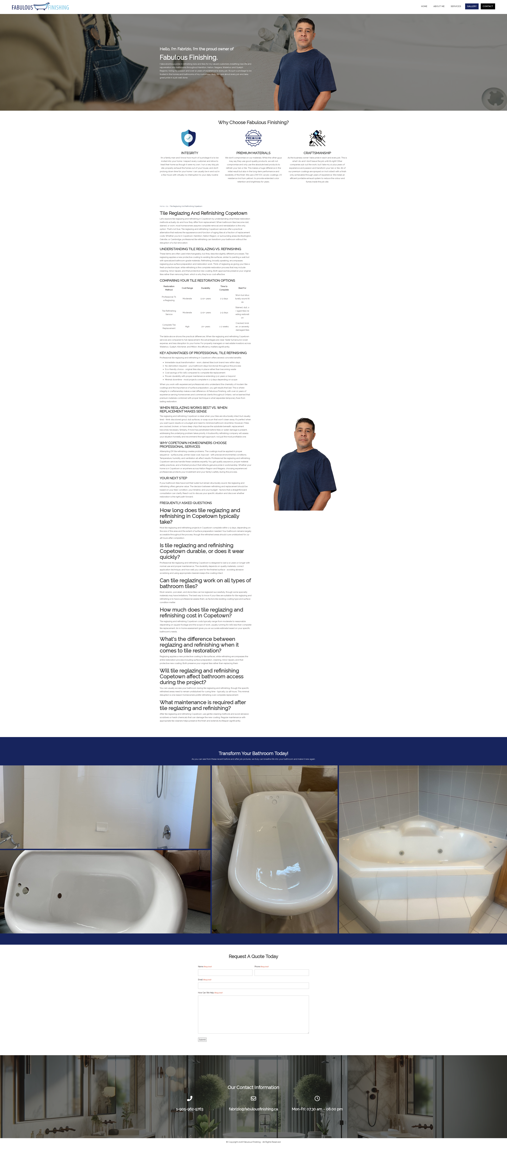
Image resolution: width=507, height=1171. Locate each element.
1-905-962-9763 (189, 1109)
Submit (202, 1039)
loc (167, 206)
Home (162, 206)
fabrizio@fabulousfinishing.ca (253, 1109)
